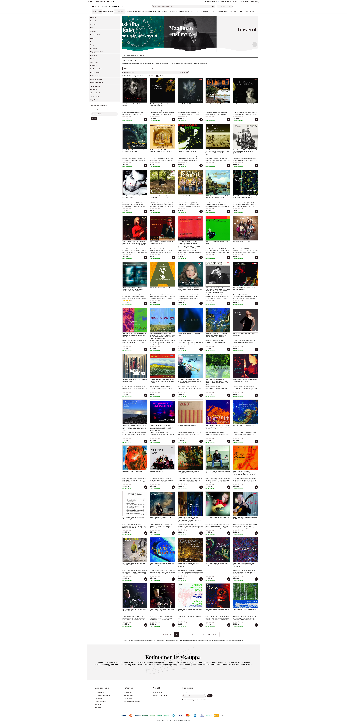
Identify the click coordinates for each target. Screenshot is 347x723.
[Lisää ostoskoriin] (145, 119)
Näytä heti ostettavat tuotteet (169, 76)
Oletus (142, 76)
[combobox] (183, 6)
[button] (201, 700)
